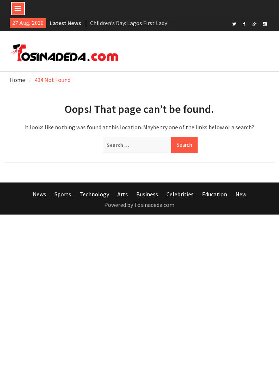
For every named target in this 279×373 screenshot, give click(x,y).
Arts (122, 194)
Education (214, 194)
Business (147, 194)
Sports (62, 194)
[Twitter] (234, 23)
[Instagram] (264, 23)
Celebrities (180, 194)
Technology (94, 194)
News (39, 194)
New (240, 194)
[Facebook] (244, 23)
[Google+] (254, 23)
